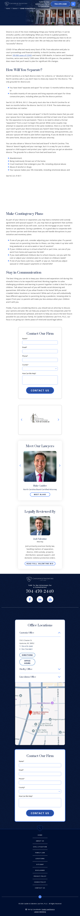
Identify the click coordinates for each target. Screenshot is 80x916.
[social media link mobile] (30, 599)
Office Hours (27, 662)
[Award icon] (40, 414)
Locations (40, 858)
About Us (40, 841)
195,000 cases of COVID (22, 55)
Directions (27, 655)
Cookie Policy (40, 882)
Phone (25, 356)
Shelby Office (25, 669)
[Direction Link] (40, 683)
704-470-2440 (60, 4)
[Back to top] (40, 896)
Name (25, 338)
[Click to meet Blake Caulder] (40, 452)
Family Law (40, 852)
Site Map (40, 864)
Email (24, 347)
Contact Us (40, 185)
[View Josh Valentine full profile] (40, 517)
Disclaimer (40, 870)
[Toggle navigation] (73, 4)
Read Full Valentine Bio (40, 564)
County (25, 365)
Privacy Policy (40, 876)
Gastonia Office (26, 632)
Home (8, 8)
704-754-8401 (27, 649)
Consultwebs (36, 909)
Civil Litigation (40, 846)
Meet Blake (40, 494)
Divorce (15, 8)
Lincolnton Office (27, 677)
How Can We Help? (29, 373)
